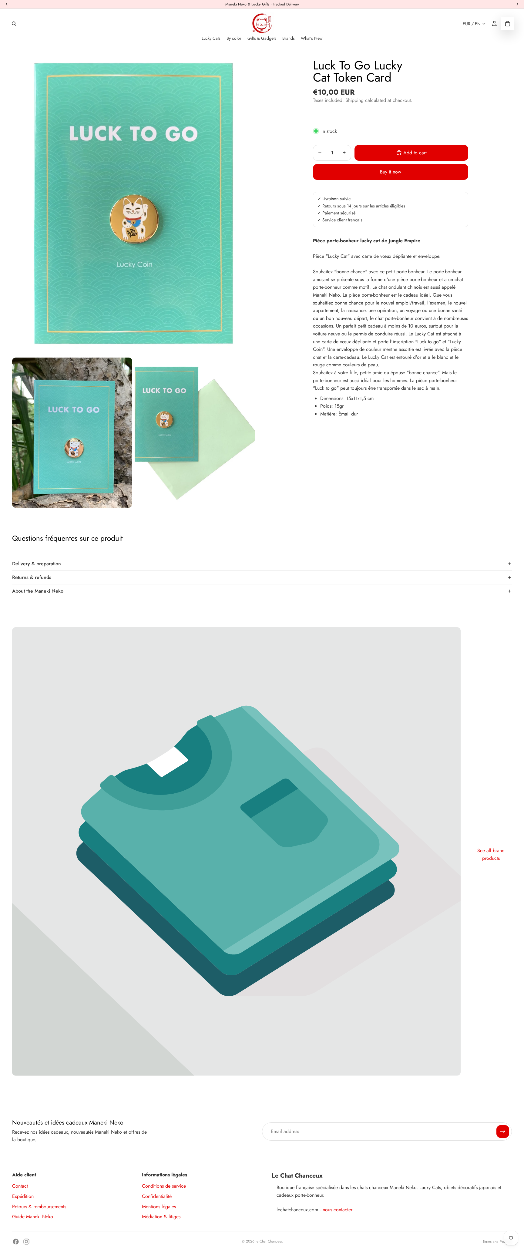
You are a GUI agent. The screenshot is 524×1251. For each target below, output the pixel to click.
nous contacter (337, 1209)
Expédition (23, 1196)
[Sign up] (502, 1131)
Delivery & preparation (36, 563)
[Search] (14, 23)
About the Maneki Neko (37, 590)
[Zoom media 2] (72, 433)
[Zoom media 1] (133, 203)
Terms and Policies (497, 1241)
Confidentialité (157, 1196)
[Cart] (507, 23)
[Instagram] (26, 1241)
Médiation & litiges (161, 1216)
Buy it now (390, 171)
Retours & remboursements (39, 1206)
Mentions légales (159, 1206)
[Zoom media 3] (195, 433)
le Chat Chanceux (269, 1241)
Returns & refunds (31, 577)
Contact (20, 1185)
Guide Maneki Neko (32, 1216)
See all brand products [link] (491, 854)
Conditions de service (164, 1185)
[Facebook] (15, 1241)
